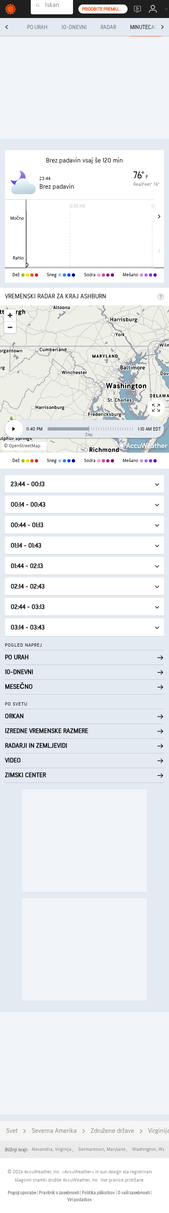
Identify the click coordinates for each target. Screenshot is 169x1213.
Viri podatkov (79, 1199)
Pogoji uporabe (22, 1192)
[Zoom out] (10, 327)
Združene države (112, 1131)
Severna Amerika (54, 1131)
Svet (12, 1131)
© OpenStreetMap (22, 446)
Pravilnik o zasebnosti (59, 1192)
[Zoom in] (10, 315)
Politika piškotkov (99, 1192)
